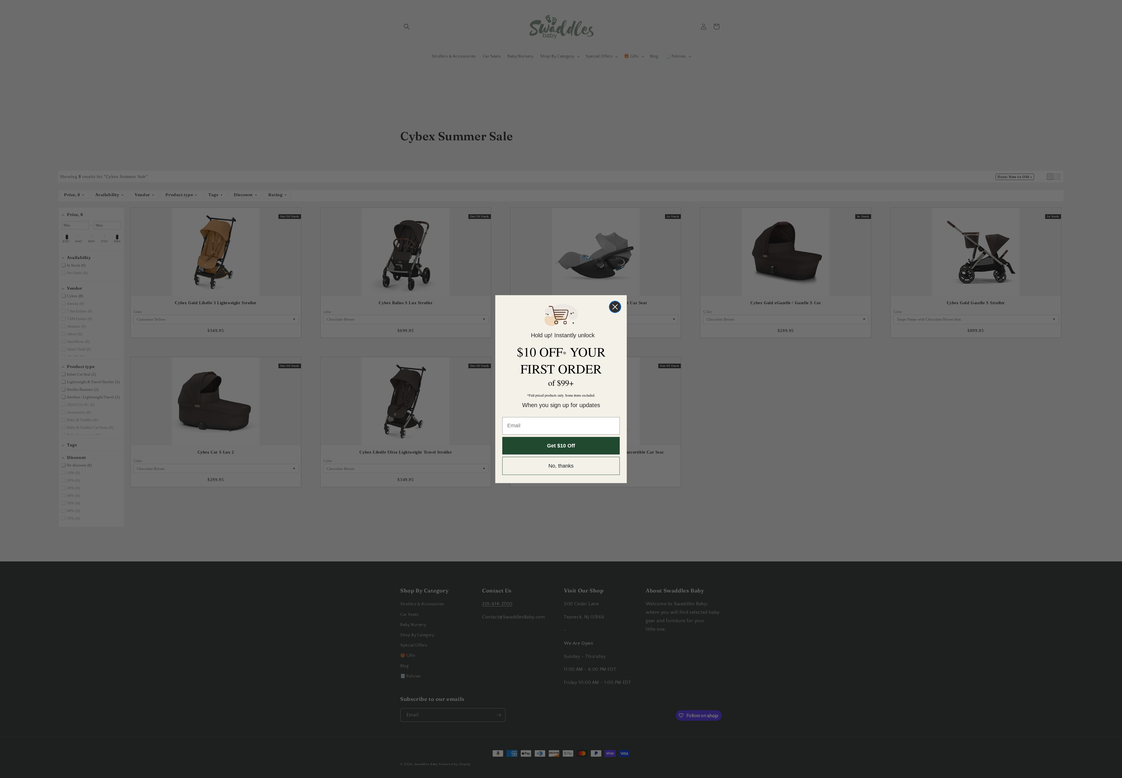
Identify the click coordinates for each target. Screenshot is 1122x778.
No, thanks (561, 466)
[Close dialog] (615, 307)
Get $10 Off (561, 446)
